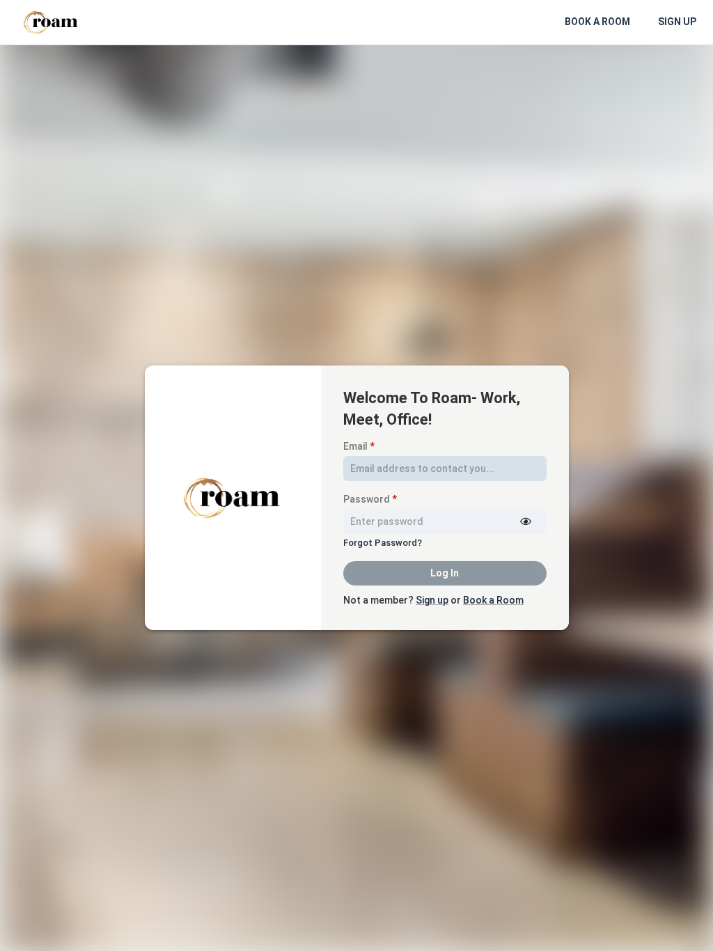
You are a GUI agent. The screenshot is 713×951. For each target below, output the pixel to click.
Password (370, 499)
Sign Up (677, 21)
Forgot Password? (382, 542)
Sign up (432, 600)
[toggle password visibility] (525, 521)
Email (359, 446)
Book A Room (597, 21)
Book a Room (493, 600)
